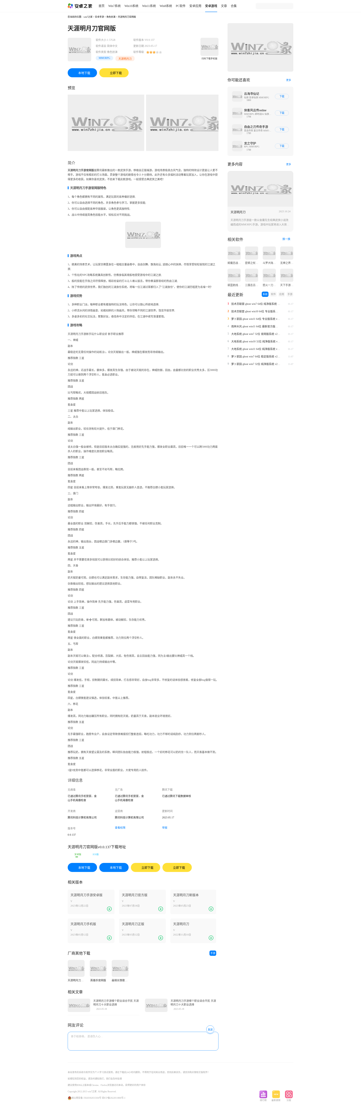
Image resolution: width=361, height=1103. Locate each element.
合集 (234, 6)
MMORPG (104, 58)
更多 (288, 80)
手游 (212, 953)
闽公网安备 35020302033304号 (86, 1098)
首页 (102, 6)
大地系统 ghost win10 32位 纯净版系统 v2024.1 (255, 341)
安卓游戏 (211, 6)
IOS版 (96, 854)
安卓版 (77, 854)
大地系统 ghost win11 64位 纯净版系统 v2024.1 (255, 349)
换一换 (286, 239)
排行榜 (263, 1100)
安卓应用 (195, 6)
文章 (224, 6)
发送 (210, 1029)
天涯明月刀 (125, 58)
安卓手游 (99, 17)
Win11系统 (149, 6)
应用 (281, 294)
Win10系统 (131, 6)
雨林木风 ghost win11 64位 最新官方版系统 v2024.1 (255, 326)
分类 (289, 1100)
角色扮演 (110, 17)
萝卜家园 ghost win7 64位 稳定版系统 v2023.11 (255, 356)
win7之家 (88, 17)
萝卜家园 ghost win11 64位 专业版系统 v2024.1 (255, 319)
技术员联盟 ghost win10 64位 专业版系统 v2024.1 (255, 311)
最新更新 (276, 1100)
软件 (273, 294)
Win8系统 (166, 6)
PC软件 (181, 6)
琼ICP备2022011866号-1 (113, 1098)
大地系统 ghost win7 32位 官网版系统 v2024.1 (255, 334)
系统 (265, 294)
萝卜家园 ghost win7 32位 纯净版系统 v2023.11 (255, 364)
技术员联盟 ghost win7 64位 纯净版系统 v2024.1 (255, 303)
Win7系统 (114, 6)
